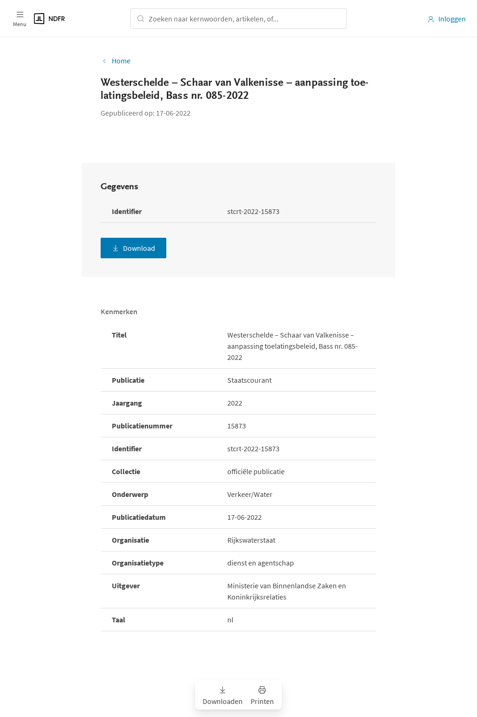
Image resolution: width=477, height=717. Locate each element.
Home (121, 60)
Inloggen (452, 18)
